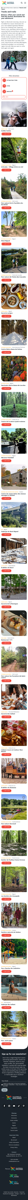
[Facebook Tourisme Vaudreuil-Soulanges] (4, 1106)
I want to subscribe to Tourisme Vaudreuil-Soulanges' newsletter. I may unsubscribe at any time (14, 1085)
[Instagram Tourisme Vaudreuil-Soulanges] (9, 1106)
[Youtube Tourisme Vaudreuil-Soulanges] (14, 1106)
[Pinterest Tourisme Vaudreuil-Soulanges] (24, 1106)
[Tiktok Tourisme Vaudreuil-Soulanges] (19, 1106)
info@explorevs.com (14, 1161)
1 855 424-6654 (14, 1159)
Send (4, 1090)
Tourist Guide (14, 1130)
